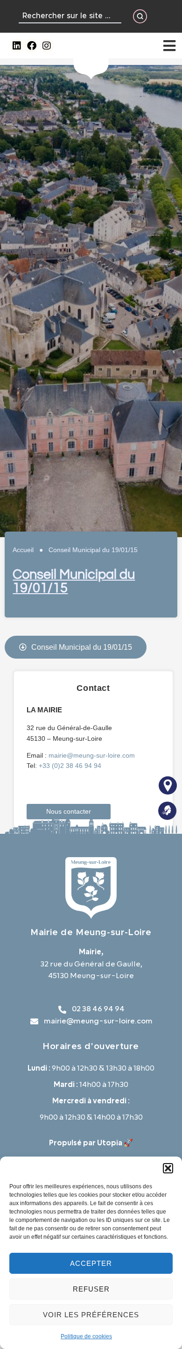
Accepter (91, 1263)
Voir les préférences (91, 1315)
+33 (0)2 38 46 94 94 (70, 765)
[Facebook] (31, 45)
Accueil (23, 550)
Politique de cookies (86, 1336)
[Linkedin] (16, 45)
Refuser (91, 1289)
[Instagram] (46, 45)
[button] (168, 1168)
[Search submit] (140, 16)
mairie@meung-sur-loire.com (92, 755)
